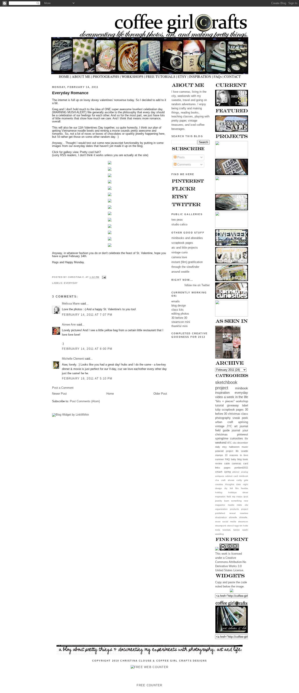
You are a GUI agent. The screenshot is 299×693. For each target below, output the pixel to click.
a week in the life (236, 397)
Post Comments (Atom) (85, 401)
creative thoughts (224, 484)
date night (242, 484)
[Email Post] (103, 277)
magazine (220, 505)
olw (246, 505)
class (244, 413)
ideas (245, 492)
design (218, 488)
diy (225, 488)
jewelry (218, 501)
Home (110, 393)
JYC (229, 426)
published (220, 513)
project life (232, 451)
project (244, 509)
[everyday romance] (110, 164)
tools (217, 530)
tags (236, 525)
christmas (234, 413)
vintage (219, 426)
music (245, 447)
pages (227, 467)
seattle (244, 451)
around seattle (180, 271)
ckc (235, 442)
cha (217, 480)
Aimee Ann (69, 324)
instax (239, 496)
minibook (241, 388)
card (245, 463)
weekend (220, 442)
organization (221, 509)
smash (218, 471)
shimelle (233, 517)
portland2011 (241, 467)
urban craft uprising (231, 422)
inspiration (222, 392)
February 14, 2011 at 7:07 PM (87, 314)
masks (231, 505)
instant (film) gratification (187, 262)
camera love (179, 257)
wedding (219, 534)
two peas (177, 219)
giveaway (233, 405)
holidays (232, 492)
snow (217, 521)
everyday (241, 392)
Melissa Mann (71, 303)
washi (245, 530)
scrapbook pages (233, 409)
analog (244, 472)
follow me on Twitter (197, 285)
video (219, 397)
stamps (219, 455)
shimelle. (243, 517)
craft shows (227, 480)
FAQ (227, 459)
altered (235, 472)
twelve (236, 530)
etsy (224, 447)
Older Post (160, 393)
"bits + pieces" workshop (231, 401)
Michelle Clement (73, 358)
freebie (244, 488)
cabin (227, 463)
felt (231, 488)
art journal (241, 426)
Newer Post (59, 393)
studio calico (179, 224)
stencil (230, 525)
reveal (232, 513)
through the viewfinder (185, 266)
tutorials (226, 530)
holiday (218, 492)
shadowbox (221, 517)
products (234, 509)
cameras (236, 463)
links (217, 467)
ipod (246, 496)
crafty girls (242, 480)
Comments (183, 164)
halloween (234, 447)
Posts (180, 157)
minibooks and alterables (187, 238)
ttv (246, 438)
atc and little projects (184, 247)
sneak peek (240, 418)
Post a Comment (63, 387)
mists (239, 505)
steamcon (243, 521)
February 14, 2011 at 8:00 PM (87, 348)
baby (233, 459)
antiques (219, 476)
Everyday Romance (70, 93)
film (237, 488)
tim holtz (243, 525)
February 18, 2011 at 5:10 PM (87, 378)
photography (223, 418)
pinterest (242, 434)
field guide (222, 430)
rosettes (244, 513)
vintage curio (179, 252)
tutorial (219, 405)
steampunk (220, 525)
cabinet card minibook (236, 476)
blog (239, 459)
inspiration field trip (225, 496)
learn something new (236, 501)
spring (227, 471)
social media (229, 521)
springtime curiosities (229, 438)
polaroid (219, 451)
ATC (229, 442)
